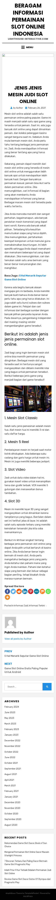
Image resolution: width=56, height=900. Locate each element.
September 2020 (12, 819)
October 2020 (11, 813)
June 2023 (9, 712)
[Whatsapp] (48, 591)
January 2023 (11, 735)
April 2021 (9, 780)
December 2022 (12, 740)
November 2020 (12, 808)
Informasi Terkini (37, 605)
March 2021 (10, 785)
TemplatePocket (32, 893)
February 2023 (11, 729)
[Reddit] (19, 591)
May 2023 (9, 718)
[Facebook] (7, 591)
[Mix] (42, 591)
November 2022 (12, 746)
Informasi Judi (21, 605)
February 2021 (11, 791)
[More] (7, 597)
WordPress (28, 896)
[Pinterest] (30, 591)
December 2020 (12, 802)
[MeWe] (36, 591)
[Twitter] (13, 591)
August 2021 (10, 774)
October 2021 (11, 763)
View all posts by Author (18, 638)
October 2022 (11, 752)
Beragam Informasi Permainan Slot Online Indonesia (28, 20)
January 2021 (11, 797)
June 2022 (9, 757)
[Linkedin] (24, 591)
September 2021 (12, 768)
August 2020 (10, 825)
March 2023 (10, 723)
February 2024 (11, 707)
